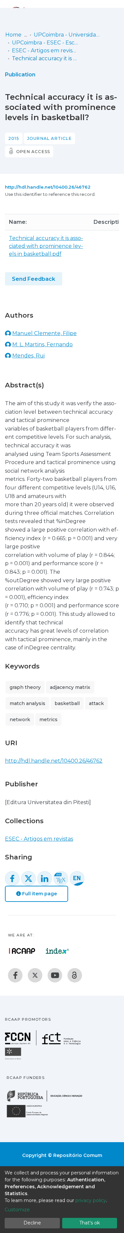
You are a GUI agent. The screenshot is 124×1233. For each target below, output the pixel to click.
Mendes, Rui (28, 356)
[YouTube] (55, 975)
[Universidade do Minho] (14, 1059)
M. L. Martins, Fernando (42, 344)
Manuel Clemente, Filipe (44, 333)
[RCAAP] (74, 975)
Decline (32, 1223)
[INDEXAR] (57, 951)
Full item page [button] (39, 894)
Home (13, 35)
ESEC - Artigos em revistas (45, 50)
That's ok (89, 1223)
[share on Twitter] (28, 878)
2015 (13, 138)
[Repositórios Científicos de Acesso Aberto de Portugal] (22, 951)
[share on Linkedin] (44, 878)
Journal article (49, 138)
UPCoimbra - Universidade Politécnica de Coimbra (67, 35)
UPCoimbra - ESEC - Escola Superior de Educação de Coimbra (45, 42)
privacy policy (90, 1200)
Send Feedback (33, 279)
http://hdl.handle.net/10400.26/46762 (48, 187)
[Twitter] (35, 975)
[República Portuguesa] (48, 1101)
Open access (33, 151)
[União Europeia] (31, 1117)
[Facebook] (15, 975)
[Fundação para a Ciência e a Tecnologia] (43, 1043)
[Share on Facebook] (12, 878)
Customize (17, 1210)
